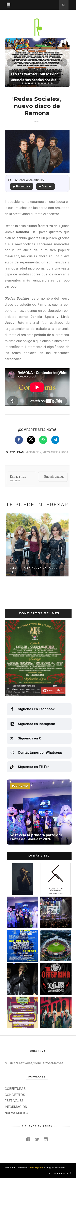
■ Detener (45, 186)
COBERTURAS (15, 1089)
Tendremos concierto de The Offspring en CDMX (54, 986)
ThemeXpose (35, 1167)
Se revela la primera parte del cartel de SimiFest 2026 (19, 919)
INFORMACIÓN (33, 452)
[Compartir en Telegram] (55, 440)
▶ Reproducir (21, 186)
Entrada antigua (54, 476)
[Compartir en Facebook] (19, 440)
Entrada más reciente (18, 478)
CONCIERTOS (15, 1095)
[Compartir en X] (31, 440)
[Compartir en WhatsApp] (43, 440)
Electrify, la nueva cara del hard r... (33, 570)
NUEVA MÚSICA (51, 452)
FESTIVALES (14, 1101)
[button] (22, 83)
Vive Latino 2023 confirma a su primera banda (54, 886)
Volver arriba (59, 1173)
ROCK (64, 452)
